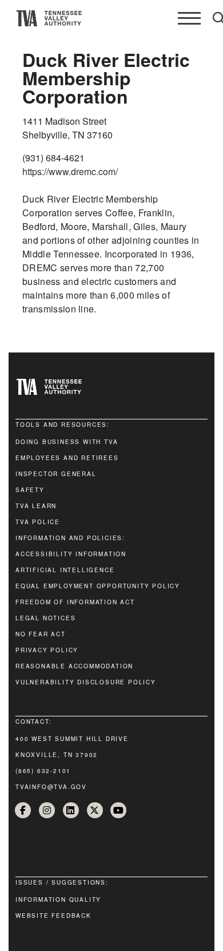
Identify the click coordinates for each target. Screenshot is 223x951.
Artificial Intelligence (64, 570)
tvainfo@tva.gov (51, 787)
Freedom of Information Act (75, 602)
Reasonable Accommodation (74, 666)
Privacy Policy (46, 650)
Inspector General (56, 474)
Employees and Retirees (67, 458)
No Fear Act (40, 634)
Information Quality (58, 899)
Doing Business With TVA (66, 442)
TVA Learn (36, 506)
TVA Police (37, 522)
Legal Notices (45, 618)
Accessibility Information (70, 554)
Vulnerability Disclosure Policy (85, 682)
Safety (30, 490)
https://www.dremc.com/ (70, 171)
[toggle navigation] (189, 18)
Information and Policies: (70, 538)
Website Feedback (53, 916)
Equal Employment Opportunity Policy (97, 586)
